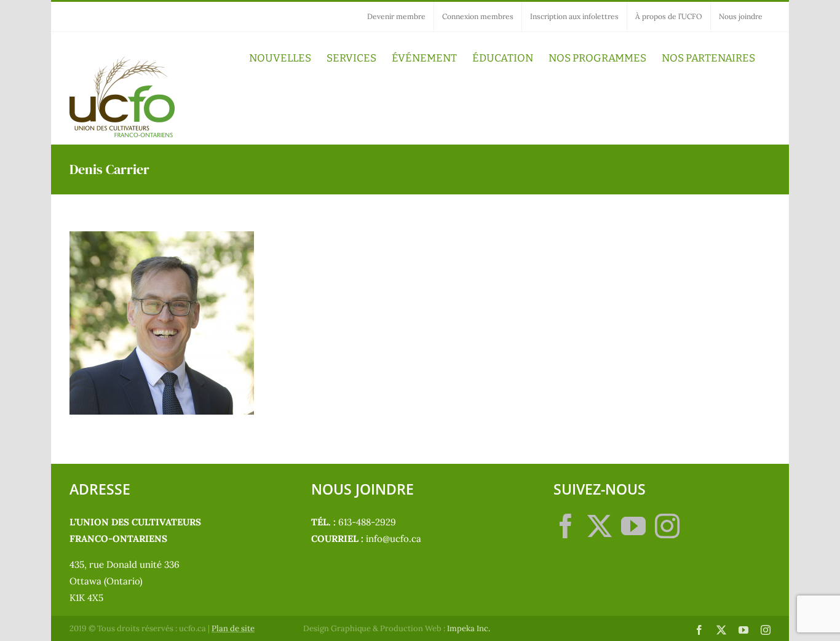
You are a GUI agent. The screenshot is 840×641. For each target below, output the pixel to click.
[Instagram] (667, 526)
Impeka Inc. (468, 628)
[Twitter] (599, 526)
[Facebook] (565, 526)
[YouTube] (633, 526)
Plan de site (233, 628)
